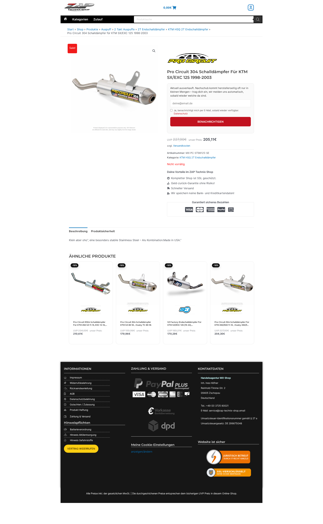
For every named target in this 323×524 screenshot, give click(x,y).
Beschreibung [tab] (78, 231)
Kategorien (80, 19)
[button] (154, 51)
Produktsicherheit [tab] (103, 231)
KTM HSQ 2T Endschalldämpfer (198, 157)
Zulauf (98, 19)
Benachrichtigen (211, 121)
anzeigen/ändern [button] (141, 451)
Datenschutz (181, 113)
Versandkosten (181, 145)
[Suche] (258, 19)
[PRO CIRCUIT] (192, 58)
